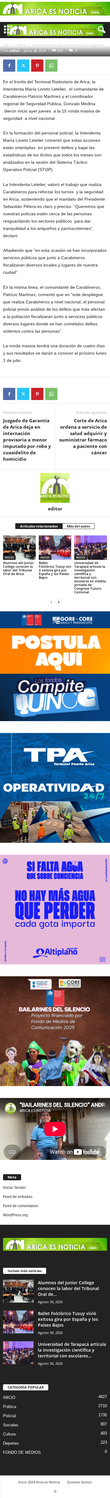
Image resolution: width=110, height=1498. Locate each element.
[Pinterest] (37, 65)
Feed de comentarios (20, 1206)
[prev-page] (51, 602)
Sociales (10, 1425)
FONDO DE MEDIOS (22, 1452)
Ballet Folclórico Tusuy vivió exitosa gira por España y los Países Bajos (55, 570)
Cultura (9, 1434)
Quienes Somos (79, 1482)
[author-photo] (55, 488)
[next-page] (59, 602)
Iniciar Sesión (14, 1187)
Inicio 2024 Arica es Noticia (39, 1482)
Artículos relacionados (39, 526)
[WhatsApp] (51, 65)
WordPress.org (15, 1215)
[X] (23, 65)
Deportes (11, 1443)
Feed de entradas (17, 1197)
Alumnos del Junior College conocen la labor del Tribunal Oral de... (68, 1288)
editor (14, 50)
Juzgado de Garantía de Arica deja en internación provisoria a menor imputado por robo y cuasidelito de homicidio (27, 439)
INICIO (9, 557)
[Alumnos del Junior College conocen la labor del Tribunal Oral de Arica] (19, 547)
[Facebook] (9, 65)
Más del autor (78, 526)
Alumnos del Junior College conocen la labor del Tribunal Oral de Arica (18, 568)
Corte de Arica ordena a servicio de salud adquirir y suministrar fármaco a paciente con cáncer (83, 436)
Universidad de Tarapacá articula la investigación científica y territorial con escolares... (72, 1350)
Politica (9, 1406)
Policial (9, 1416)
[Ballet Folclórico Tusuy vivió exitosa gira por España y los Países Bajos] (55, 547)
